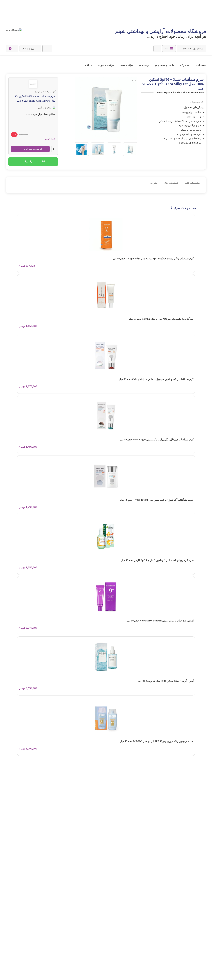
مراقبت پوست (126, 65)
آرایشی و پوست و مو (164, 65)
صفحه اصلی (200, 65)
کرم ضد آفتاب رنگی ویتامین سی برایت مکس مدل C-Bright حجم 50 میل (156, 379)
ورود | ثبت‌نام (28, 48)
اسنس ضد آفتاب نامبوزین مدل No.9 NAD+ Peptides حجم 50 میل (160, 620)
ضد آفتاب (88, 65)
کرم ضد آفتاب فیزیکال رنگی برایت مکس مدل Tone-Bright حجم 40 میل (157, 439)
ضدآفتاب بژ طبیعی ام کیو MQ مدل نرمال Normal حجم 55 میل (161, 318)
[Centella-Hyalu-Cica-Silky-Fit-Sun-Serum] (130, 149)
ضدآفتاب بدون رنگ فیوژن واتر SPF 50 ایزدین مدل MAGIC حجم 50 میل (157, 741)
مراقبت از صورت (106, 65)
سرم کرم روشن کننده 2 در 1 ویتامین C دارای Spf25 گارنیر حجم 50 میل (157, 560)
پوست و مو (144, 65)
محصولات (184, 65)
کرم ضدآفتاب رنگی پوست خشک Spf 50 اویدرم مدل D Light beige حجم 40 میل (153, 258)
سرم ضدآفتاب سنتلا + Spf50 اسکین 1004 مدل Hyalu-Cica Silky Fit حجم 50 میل (41, 65)
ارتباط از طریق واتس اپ (35, 161)
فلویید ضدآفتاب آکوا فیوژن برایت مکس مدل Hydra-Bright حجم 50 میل (157, 500)
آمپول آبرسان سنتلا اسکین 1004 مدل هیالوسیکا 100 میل (165, 681)
